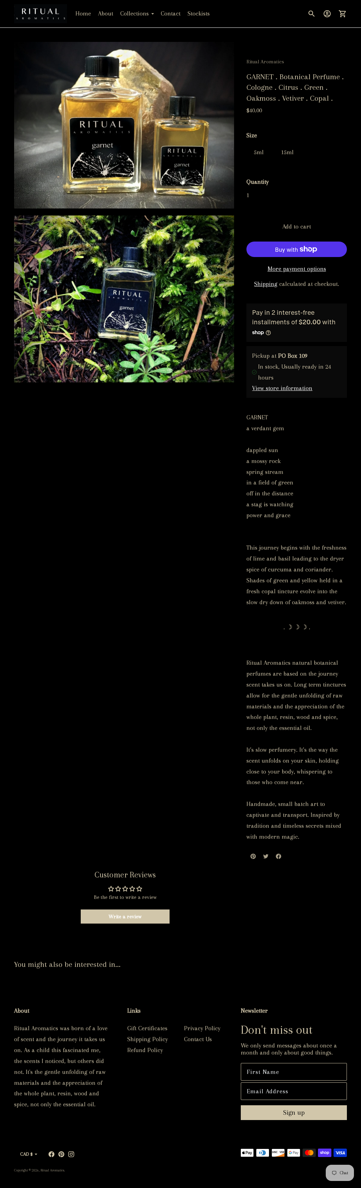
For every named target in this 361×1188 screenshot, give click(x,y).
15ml (287, 152)
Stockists (199, 13)
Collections (134, 13)
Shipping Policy (147, 1039)
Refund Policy (145, 1049)
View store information (282, 388)
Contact (170, 13)
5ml (259, 152)
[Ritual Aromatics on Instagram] (71, 1154)
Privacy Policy (202, 1028)
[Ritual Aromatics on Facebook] (51, 1154)
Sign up (294, 1113)
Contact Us (198, 1039)
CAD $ (26, 1154)
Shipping (265, 283)
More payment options (297, 268)
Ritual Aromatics (52, 1170)
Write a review (125, 916)
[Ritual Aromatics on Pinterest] (61, 1154)
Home (83, 13)
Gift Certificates (147, 1028)
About (105, 13)
